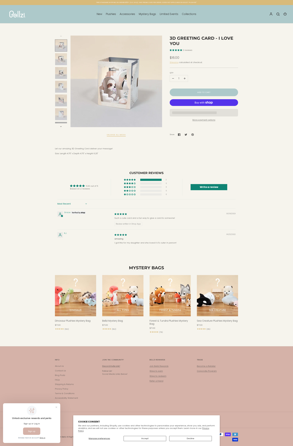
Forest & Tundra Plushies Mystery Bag (169, 322)
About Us (59, 366)
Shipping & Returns (64, 384)
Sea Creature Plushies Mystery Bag (217, 321)
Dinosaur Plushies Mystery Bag (72, 321)
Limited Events (169, 14)
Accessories (127, 14)
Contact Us (60, 370)
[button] (176, 50)
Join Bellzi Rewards (159, 366)
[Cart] (285, 14)
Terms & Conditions (64, 393)
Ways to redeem (158, 376)
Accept (144, 438)
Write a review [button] (209, 187)
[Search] (278, 14)
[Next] (61, 126)
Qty (172, 73)
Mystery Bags (147, 14)
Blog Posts (60, 375)
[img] (120, 214)
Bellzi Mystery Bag (112, 321)
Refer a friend (156, 380)
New (99, 14)
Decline (190, 438)
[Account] (271, 14)
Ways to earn (156, 371)
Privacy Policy (61, 388)
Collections (189, 14)
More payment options (203, 119)
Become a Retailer (206, 366)
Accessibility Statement (66, 398)
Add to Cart (203, 92)
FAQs (57, 379)
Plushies (111, 14)
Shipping (174, 62)
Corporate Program (207, 371)
